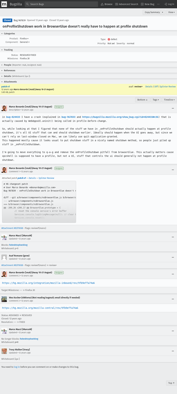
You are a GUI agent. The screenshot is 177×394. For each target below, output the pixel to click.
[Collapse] (173, 108)
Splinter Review (168, 86)
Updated (13, 239)
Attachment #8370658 (12, 228)
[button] (169, 4)
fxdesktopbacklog (18, 245)
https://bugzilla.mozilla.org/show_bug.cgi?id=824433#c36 (120, 117)
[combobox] (61, 4)
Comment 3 (14, 301)
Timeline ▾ (169, 99)
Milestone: (12, 58)
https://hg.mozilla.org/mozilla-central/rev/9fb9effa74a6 (40, 308)
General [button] (25, 42)
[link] (39, 202)
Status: (14, 55)
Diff (156, 86)
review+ (138, 86)
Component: (12, 42)
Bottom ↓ (142, 99)
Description (14, 110)
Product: (14, 38)
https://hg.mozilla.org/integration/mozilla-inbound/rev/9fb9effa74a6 (48, 283)
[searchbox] (61, 4)
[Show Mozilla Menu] (4, 4)
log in (17, 367)
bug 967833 (68, 117)
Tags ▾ (156, 99)
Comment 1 (14, 171)
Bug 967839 (20, 20)
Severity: (121, 43)
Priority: (101, 43)
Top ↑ (171, 383)
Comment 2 (14, 275)
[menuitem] (106, 4)
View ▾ (171, 12)
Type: (103, 39)
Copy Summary (152, 12)
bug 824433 (13, 117)
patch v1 (5, 86)
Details (148, 86)
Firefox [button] (24, 38)
